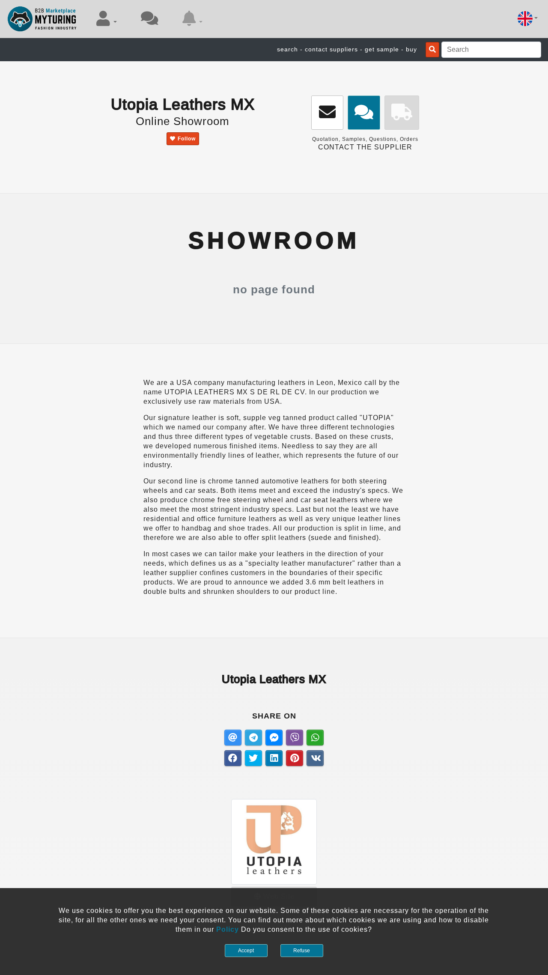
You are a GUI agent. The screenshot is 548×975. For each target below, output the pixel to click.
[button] (106, 18)
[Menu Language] (527, 19)
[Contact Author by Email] (327, 112)
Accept (246, 951)
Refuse (301, 951)
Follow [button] (187, 139)
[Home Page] (42, 18)
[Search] (432, 49)
